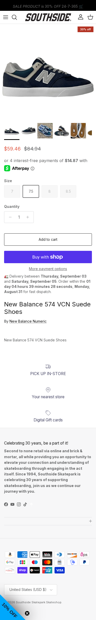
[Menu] (5, 17)
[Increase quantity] (29, 217)
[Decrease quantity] (8, 217)
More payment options (48, 269)
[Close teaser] (27, 613)
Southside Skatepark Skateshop (38, 602)
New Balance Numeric (28, 321)
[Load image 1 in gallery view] (48, 72)
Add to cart (48, 239)
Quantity (11, 206)
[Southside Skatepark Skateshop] (48, 17)
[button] (13, 607)
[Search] (17, 17)
